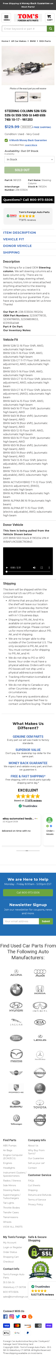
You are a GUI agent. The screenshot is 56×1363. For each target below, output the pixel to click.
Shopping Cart (11, 1257)
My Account (9, 1242)
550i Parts (45, 41)
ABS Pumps (9, 1145)
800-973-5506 (41, 200)
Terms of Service (37, 1199)
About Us (33, 1145)
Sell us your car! (36, 1163)
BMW (33, 41)
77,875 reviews (33, 800)
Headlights (9, 1168)
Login (6, 1247)
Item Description (19, 232)
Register (17, 1247)
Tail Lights (8, 1203)
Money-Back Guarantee (36, 3)
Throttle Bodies (11, 1207)
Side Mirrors (9, 1185)
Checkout (8, 1261)
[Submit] (50, 29)
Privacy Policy (35, 1204)
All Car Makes (18, 41)
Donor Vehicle (17, 246)
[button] (28, 216)
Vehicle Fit (13, 239)
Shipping (11, 252)
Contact (32, 1168)
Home (5, 41)
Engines (7, 1163)
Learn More (31, 145)
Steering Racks (11, 1190)
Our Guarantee (36, 1158)
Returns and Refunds (39, 1195)
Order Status (10, 1252)
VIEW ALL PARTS (13, 1226)
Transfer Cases (11, 1212)
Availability (9, 154)
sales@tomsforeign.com (16, 1296)
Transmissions (10, 1217)
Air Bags (7, 1150)
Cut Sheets (34, 1185)
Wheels (7, 1222)
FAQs (31, 1180)
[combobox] (28, 29)
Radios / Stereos (12, 1180)
